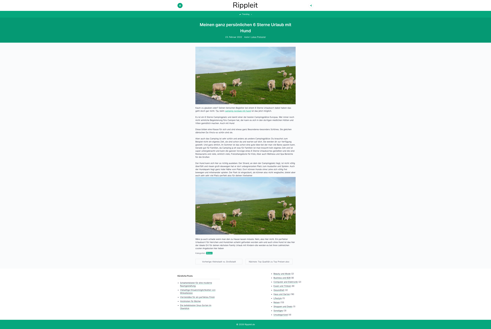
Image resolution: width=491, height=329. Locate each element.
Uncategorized (281, 314)
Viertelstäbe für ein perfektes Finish (197, 297)
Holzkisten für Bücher (190, 301)
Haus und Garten (282, 294)
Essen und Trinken (282, 286)
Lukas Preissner (258, 37)
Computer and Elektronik (286, 282)
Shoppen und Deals (283, 306)
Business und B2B (282, 277)
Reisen (209, 253)
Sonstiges (278, 310)
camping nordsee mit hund (238, 111)
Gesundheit (279, 290)
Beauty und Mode (282, 273)
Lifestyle (278, 298)
